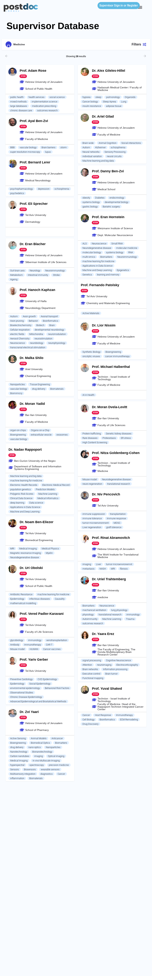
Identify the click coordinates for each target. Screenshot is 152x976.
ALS (84, 243)
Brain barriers (48, 147)
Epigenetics (123, 270)
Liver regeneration (91, 527)
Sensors (14, 769)
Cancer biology (90, 101)
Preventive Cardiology (21, 679)
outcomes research (47, 110)
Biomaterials (57, 389)
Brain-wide (88, 143)
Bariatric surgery (111, 206)
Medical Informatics (47, 498)
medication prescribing (44, 106)
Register (132, 5)
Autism (86, 147)
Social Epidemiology (39, 683)
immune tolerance (92, 518)
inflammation (17, 778)
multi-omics (88, 257)
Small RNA (117, 243)
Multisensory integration (22, 774)
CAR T (49, 644)
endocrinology (117, 197)
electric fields (17, 334)
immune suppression (93, 514)
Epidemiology (17, 599)
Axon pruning (17, 321)
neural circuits (114, 156)
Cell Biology (88, 719)
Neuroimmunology (127, 257)
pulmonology (113, 97)
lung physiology (119, 610)
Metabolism (16, 275)
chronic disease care (21, 110)
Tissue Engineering (40, 384)
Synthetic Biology (91, 352)
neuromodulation (57, 334)
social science (57, 97)
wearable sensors (50, 769)
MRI (12, 548)
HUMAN (34, 649)
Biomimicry (16, 393)
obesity (86, 197)
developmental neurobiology (49, 329)
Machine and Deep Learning (97, 270)
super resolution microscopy (25, 152)
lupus (48, 152)
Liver (98, 564)
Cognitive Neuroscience (118, 660)
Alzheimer (100, 147)
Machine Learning (47, 494)
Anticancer (57, 738)
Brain (52, 325)
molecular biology (91, 252)
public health (17, 97)
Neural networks (91, 152)
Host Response (103, 715)
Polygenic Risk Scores (21, 494)
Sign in (111, 5)
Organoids (130, 97)
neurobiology (36, 343)
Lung (123, 101)
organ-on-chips (18, 430)
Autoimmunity (89, 619)
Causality (60, 599)
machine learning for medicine (98, 261)
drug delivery (38, 389)
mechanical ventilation (94, 610)
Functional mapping (92, 678)
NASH (103, 568)
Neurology (35, 270)
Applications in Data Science (97, 266)
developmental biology (116, 202)
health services (36, 97)
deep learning (17, 502)
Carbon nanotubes (19, 756)
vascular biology (28, 147)
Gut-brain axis (17, 270)
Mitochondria (36, 334)
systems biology (91, 202)
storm (63, 147)
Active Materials (90, 313)
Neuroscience (99, 243)
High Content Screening (94, 442)
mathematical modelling (23, 603)
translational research (118, 484)
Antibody (14, 644)
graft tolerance (113, 527)
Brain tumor (111, 673)
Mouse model (89, 479)
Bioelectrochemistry (20, 325)
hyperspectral (17, 765)
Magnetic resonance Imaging (25, 553)
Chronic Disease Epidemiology (26, 697)
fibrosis (124, 568)
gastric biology (90, 206)
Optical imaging (56, 756)
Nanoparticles (17, 384)
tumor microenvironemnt (119, 564)
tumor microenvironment (95, 523)
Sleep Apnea (109, 101)
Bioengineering (113, 352)
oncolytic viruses (91, 356)
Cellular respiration (20, 329)
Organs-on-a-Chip (40, 430)
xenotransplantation (56, 640)
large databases (18, 106)
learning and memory (108, 274)
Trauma (130, 619)
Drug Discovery (90, 724)
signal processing (91, 660)
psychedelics (17, 193)
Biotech (40, 325)
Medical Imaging (28, 548)
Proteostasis (109, 438)
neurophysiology (56, 343)
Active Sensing (18, 738)
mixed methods (18, 101)
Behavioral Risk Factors (57, 688)
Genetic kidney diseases (118, 433)
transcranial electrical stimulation (27, 347)
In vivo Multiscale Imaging (46, 760)
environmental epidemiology (25, 688)
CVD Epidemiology (47, 679)
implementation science (44, 101)
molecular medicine (126, 248)
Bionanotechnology (42, 751)
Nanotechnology (18, 751)
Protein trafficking (91, 433)
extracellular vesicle (41, 434)
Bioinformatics (50, 321)
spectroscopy (36, 765)
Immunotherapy (32, 644)
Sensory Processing (115, 152)
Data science (36, 502)
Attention (87, 665)
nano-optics (34, 747)
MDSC (117, 523)
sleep (98, 97)
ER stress (126, 438)
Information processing (115, 669)
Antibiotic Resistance (21, 594)
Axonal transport (49, 316)
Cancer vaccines (52, 649)
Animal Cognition (107, 143)
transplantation (118, 514)
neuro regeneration (92, 484)
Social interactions (131, 143)
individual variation (92, 156)
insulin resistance (91, 106)
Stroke (56, 275)
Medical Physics (50, 548)
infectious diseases (39, 599)
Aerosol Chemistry (19, 338)
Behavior (33, 321)
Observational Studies (21, 692)
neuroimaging (104, 665)
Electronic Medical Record (56, 485)
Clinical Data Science (21, 498)
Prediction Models (45, 489)
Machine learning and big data (98, 161)
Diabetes (100, 197)
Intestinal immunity (38, 275)
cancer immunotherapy (117, 356)
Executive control (91, 673)
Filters (136, 44)
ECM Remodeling (129, 719)
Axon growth (29, 316)
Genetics (87, 274)
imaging (86, 564)
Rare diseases (90, 438)
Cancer (86, 715)
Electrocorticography (127, 665)
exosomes (62, 434)
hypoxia (86, 97)
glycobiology (16, 640)
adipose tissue (113, 106)
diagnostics (46, 774)
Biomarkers (106, 257)
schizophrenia (118, 147)
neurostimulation (43, 338)
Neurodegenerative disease (96, 248)
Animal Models (39, 738)
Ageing (13, 279)
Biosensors (30, 769)
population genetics (20, 489)
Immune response (116, 518)
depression (43, 189)
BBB (12, 147)
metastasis (88, 568)
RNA (130, 252)
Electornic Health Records (23, 485)
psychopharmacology (21, 189)
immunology (133, 614)
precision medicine (59, 765)
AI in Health (88, 395)
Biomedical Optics (40, 743)
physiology (88, 614)
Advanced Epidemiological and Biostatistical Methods (38, 701)
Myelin (49, 553)
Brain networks (90, 669)
